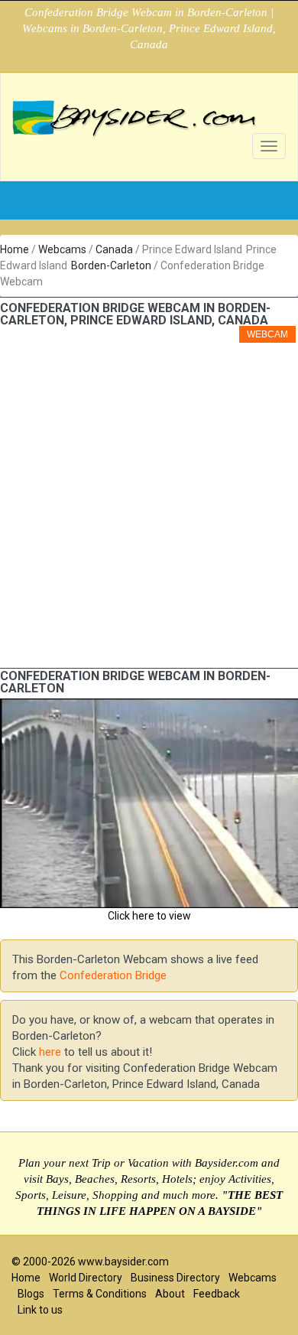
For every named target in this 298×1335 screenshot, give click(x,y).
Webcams (62, 249)
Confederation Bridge (113, 975)
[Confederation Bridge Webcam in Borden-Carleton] (149, 706)
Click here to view (149, 916)
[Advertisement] (149, 511)
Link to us (40, 1310)
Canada (114, 249)
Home (14, 249)
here (50, 1052)
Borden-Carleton (111, 265)
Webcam (267, 334)
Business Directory (175, 1278)
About (170, 1294)
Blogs (31, 1294)
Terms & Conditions (100, 1294)
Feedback (216, 1294)
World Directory (85, 1278)
